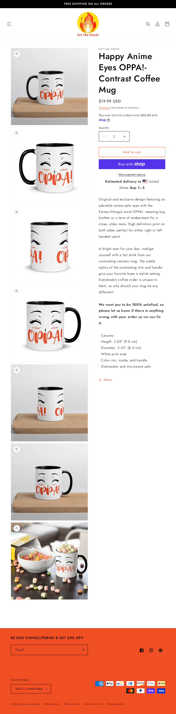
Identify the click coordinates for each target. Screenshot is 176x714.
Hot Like (30, 704)
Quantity (104, 128)
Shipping (104, 108)
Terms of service (93, 704)
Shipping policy (116, 704)
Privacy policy (72, 704)
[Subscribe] (83, 650)
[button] (9, 24)
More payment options (132, 174)
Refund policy (51, 704)
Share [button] (108, 380)
